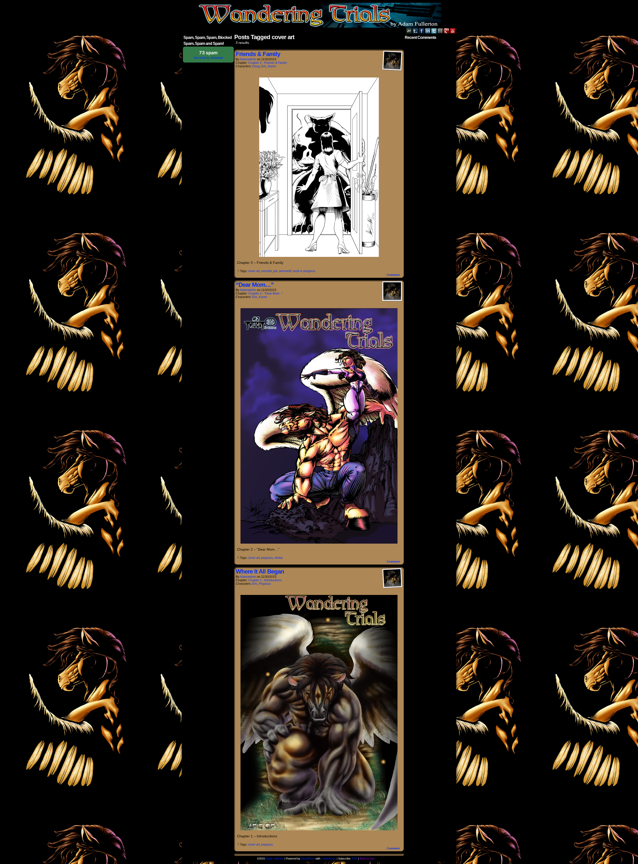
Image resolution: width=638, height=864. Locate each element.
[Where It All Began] (319, 829)
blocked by (208, 55)
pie (275, 271)
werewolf (285, 271)
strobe (278, 558)
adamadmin (248, 59)
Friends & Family (258, 54)
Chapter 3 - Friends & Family (267, 63)
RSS (354, 858)
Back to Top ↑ (368, 858)
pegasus (267, 558)
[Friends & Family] (319, 256)
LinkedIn (428, 31)
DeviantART (409, 31)
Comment (393, 274)
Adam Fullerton (274, 858)
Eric (263, 66)
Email (440, 31)
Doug (256, 66)
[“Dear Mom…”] (319, 542)
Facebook (421, 31)
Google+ (446, 31)
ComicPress (328, 858)
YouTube (453, 31)
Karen (272, 66)
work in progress (304, 271)
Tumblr (415, 31)
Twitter (434, 31)
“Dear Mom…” (255, 284)
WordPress (308, 858)
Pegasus (265, 583)
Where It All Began (260, 571)
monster (266, 271)
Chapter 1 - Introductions (265, 580)
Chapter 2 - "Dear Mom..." (265, 293)
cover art (254, 271)
